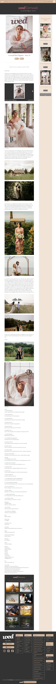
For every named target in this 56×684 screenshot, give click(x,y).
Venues (12, 1)
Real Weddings (33, 1)
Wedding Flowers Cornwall (38, 657)
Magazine (39, 1)
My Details (49, 637)
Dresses (25, 1)
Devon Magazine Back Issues (19, 651)
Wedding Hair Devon (37, 648)
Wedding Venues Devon (38, 639)
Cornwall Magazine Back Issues (19, 646)
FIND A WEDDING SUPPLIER (30, 682)
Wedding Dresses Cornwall (38, 641)
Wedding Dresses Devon (38, 644)
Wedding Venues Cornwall (38, 637)
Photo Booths (36, 671)
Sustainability (27, 651)
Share (17, 58)
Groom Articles (27, 639)
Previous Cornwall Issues (45, 19)
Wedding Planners (37, 675)
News (22, 1)
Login (48, 639)
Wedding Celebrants (37, 669)
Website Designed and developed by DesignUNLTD (30, 679)
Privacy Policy (49, 665)
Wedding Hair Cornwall (38, 646)
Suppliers (18, 1)
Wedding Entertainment (38, 664)
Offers (42, 1)
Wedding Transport (37, 666)
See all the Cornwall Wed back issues (45, 95)
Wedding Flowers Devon (38, 660)
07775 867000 (8, 643)
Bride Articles (27, 641)
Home (9, 1)
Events (15, 1)
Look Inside (45, 43)
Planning (29, 1)
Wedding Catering (37, 662)
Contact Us (49, 663)
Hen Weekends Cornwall (38, 678)
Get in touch (9, 647)
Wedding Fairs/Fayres (37, 673)
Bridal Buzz (50, 657)
